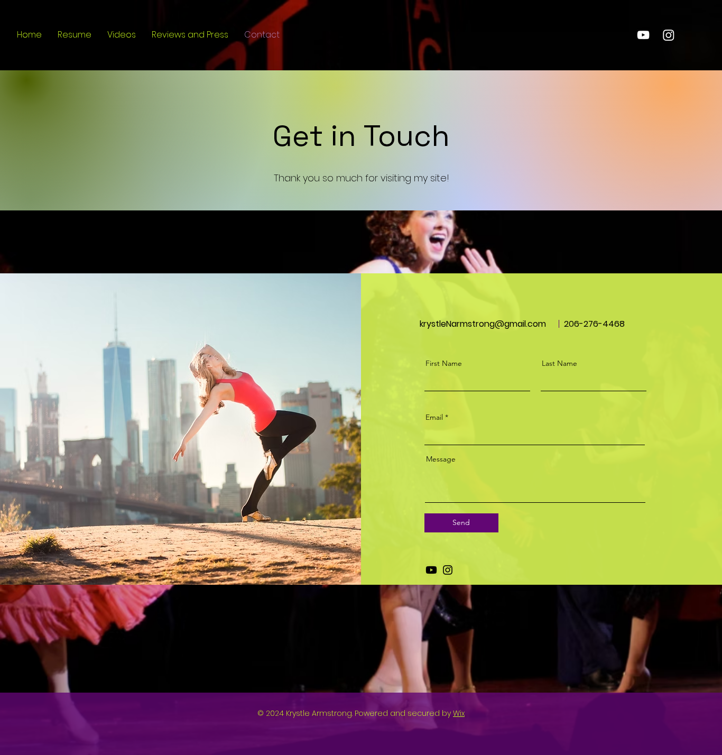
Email (434, 417)
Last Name (559, 363)
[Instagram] (447, 570)
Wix (459, 713)
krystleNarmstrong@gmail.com (483, 324)
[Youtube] (431, 570)
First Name (443, 363)
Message (441, 459)
